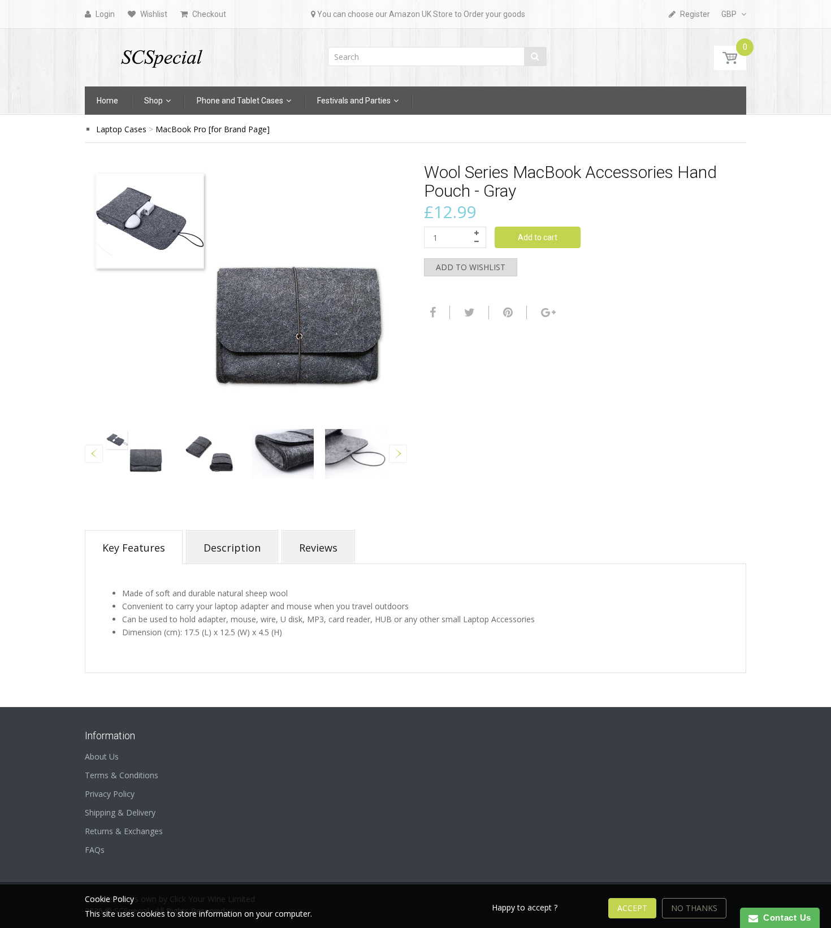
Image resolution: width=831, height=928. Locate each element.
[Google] (547, 312)
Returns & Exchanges (124, 831)
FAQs (95, 849)
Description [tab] (232, 547)
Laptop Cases (121, 129)
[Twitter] (468, 312)
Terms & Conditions (121, 775)
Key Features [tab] (133, 547)
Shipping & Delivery (120, 812)
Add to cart (537, 237)
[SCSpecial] (161, 54)
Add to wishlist (470, 267)
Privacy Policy (110, 793)
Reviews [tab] (318, 547)
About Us (102, 756)
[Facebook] (431, 312)
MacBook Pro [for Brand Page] (212, 129)
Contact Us (784, 917)
